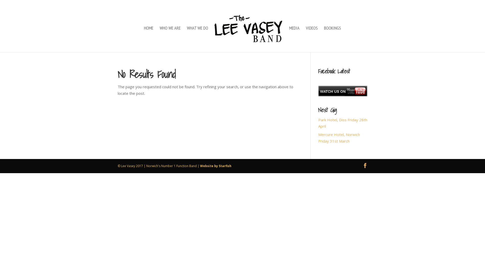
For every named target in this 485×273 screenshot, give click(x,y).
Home (148, 28)
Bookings (332, 28)
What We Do (197, 28)
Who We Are (170, 28)
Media (294, 28)
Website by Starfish (215, 166)
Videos (312, 28)
